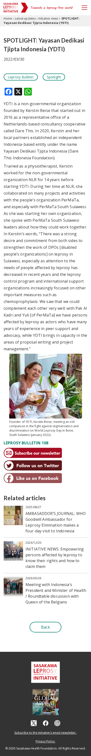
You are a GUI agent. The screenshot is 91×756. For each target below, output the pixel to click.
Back (45, 627)
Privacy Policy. (45, 741)
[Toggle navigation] (84, 7)
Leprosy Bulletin (21, 77)
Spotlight (54, 77)
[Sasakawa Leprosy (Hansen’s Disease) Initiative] (11, 8)
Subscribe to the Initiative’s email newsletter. (45, 733)
